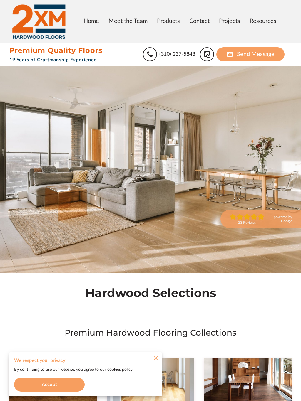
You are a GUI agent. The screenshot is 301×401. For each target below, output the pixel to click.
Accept (49, 384)
